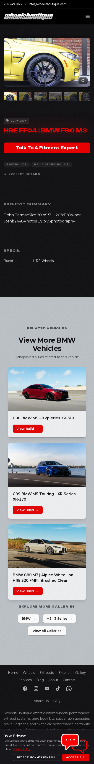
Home (13, 673)
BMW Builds (16, 164)
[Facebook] (25, 688)
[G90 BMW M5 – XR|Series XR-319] (47, 389)
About (53, 680)
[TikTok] (58, 688)
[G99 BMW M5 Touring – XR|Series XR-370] (47, 464)
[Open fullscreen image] (83, 80)
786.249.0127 (13, 4)
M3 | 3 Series (60, 618)
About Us (41, 701)
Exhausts (46, 673)
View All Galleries (47, 631)
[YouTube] (47, 688)
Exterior (64, 673)
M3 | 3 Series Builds (51, 164)
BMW (29, 618)
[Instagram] (36, 688)
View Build (27, 429)
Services (25, 680)
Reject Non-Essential (36, 757)
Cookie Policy (22, 749)
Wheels (29, 673)
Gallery (80, 673)
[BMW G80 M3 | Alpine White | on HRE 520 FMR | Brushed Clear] (47, 546)
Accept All (75, 757)
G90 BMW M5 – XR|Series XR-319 (43, 418)
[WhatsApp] (69, 688)
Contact (69, 680)
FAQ (56, 701)
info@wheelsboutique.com (48, 4)
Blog (40, 680)
